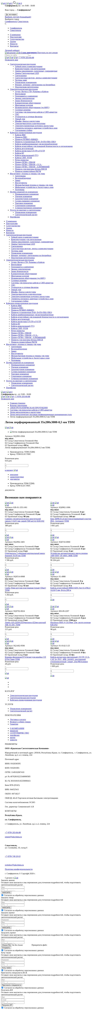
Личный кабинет (12, 50)
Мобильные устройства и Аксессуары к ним (34, 187)
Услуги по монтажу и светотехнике (25, 210)
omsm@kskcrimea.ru (13, 837)
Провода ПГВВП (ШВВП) (26, 139)
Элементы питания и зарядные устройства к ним (36, 128)
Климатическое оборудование (28, 103)
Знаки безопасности (23, 101)
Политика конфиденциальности (19, 869)
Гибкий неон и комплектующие (28, 66)
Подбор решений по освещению (24, 192)
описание (14, 474)
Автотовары (20, 176)
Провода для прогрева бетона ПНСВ (31, 169)
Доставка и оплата (18, 719)
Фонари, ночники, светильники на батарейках (35, 85)
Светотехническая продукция (23, 64)
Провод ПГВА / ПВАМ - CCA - (28, 164)
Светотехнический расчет (26, 215)
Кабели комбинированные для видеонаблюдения (36, 144)
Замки (17, 180)
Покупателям (15, 37)
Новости (13, 44)
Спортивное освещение (25, 205)
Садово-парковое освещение (27, 201)
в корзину (9, 470)
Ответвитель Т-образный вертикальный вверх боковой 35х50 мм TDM (25, 554)
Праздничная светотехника (27, 87)
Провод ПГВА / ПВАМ (25, 162)
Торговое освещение (24, 203)
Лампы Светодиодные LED (27, 73)
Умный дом (20, 119)
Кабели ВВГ (20, 135)
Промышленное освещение (27, 194)
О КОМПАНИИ (17, 728)
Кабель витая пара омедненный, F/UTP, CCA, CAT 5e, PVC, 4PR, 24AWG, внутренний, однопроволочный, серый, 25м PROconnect (70, 659)
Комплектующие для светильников (30, 69)
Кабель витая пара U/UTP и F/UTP (30, 151)
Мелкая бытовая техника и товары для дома (34, 185)
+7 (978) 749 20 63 (12, 856)
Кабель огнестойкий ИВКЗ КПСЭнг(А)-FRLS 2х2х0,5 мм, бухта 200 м (70, 589)
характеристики (17, 477)
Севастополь (22, 21)
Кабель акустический (24, 148)
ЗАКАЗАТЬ (6, 893)
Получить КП (7, 1005)
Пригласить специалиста (11, 985)
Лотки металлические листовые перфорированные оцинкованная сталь (41, 414)
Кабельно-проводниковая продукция (26, 132)
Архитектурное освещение (26, 199)
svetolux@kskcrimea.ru (14, 865)
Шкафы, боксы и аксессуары (27, 121)
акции (12, 737)
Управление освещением (26, 82)
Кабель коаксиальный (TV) (26, 155)
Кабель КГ (19, 153)
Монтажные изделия (24, 105)
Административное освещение (28, 208)
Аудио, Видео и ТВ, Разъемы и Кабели (31, 91)
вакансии (14, 731)
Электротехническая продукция (24, 89)
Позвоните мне (11, 60)
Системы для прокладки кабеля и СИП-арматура (36, 112)
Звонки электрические (24, 98)
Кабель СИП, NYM (23, 158)
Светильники (21, 75)
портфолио (14, 735)
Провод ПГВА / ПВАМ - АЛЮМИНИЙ (32, 167)
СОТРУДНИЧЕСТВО (19, 733)
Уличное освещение (23, 196)
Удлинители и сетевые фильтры (28, 117)
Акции (13, 41)
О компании (15, 35)
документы (15, 479)
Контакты (14, 46)
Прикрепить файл (39, 945)
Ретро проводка (22, 160)
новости (13, 740)
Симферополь (11, 21)
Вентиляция (20, 94)
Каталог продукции (18, 405)
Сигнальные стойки (23, 130)
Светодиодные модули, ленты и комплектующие (36, 78)
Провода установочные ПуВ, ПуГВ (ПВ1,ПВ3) (35, 142)
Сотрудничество (17, 39)
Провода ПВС (21, 137)
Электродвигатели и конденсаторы (30, 123)
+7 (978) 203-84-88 (26, 57)
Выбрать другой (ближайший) (18, 17)
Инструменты (21, 183)
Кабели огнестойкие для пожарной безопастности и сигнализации (44, 146)
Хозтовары (19, 189)
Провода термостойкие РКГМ (28, 171)
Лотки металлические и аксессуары (25, 412)
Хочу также (6, 968)
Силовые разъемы (23, 110)
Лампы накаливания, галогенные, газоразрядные (36, 71)
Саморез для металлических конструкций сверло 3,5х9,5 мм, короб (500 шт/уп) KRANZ (24, 520)
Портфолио (15, 217)
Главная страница (17, 403)
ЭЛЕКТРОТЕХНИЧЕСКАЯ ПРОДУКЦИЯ (29, 408)
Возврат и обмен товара (20, 722)
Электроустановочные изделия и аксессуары (34, 126)
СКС (17, 114)
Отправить (6, 948)
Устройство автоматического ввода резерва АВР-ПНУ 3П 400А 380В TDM (69, 554)
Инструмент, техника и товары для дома (27, 174)
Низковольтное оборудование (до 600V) (32, 107)
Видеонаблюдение (23, 178)
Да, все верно (11, 14)
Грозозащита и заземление (26, 96)
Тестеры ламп (21, 80)
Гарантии (14, 724)
